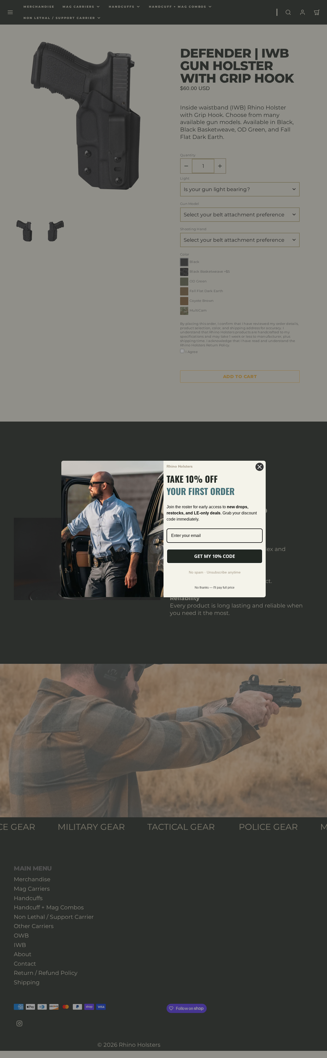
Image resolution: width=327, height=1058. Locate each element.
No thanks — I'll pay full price (215, 587)
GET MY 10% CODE (214, 556)
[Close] (259, 467)
